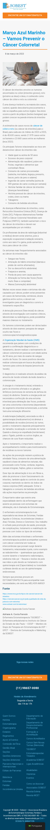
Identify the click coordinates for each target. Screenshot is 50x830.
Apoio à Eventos (10, 740)
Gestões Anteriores (12, 756)
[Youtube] (27, 667)
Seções (6, 752)
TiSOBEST (31, 749)
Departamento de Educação (34, 717)
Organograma (9, 728)
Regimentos (8, 736)
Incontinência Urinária (13, 789)
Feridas (6, 785)
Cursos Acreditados (35, 738)
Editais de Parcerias (12, 770)
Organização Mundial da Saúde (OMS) (22, 340)
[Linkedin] (32, 667)
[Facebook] (13, 667)
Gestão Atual (9, 748)
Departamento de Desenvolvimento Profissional (34, 725)
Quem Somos (9, 716)
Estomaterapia (9, 724)
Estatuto (7, 732)
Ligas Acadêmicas (35, 764)
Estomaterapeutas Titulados (35, 754)
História (6, 720)
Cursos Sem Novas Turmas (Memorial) (35, 744)
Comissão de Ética (11, 744)
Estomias (7, 781)
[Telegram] (36, 667)
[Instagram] (18, 667)
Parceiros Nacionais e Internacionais (13, 765)
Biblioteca (7, 777)
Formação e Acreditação (32, 733)
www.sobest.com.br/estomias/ (15, 604)
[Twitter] (22, 667)
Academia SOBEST (35, 760)
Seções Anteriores (11, 760)
